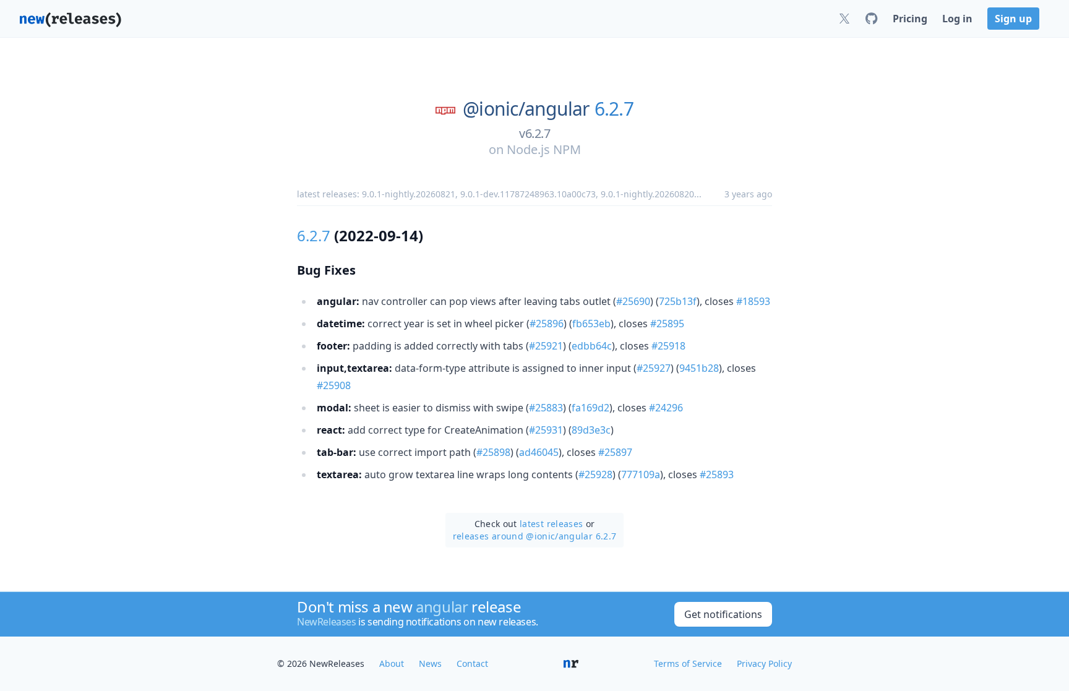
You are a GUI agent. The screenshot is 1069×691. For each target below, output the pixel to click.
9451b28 (699, 368)
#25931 (546, 430)
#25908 (334, 385)
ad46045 (539, 452)
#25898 (493, 452)
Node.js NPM (544, 149)
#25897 (615, 452)
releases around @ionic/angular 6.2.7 (535, 536)
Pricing (910, 18)
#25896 (547, 323)
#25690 (633, 301)
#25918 (668, 346)
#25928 (595, 474)
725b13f (678, 301)
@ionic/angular (526, 109)
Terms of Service (688, 663)
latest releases (551, 524)
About (391, 663)
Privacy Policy (764, 663)
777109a (640, 474)
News (430, 663)
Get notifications (723, 614)
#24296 (666, 407)
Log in (957, 18)
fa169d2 (590, 407)
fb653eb (591, 323)
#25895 (667, 323)
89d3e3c (591, 430)
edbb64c (592, 346)
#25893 (717, 474)
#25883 (546, 407)
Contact (472, 663)
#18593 (753, 301)
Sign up (1013, 18)
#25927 (654, 368)
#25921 (546, 346)
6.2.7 (614, 109)
